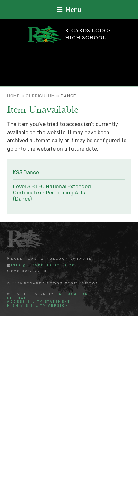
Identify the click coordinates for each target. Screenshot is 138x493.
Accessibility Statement (38, 302)
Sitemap (17, 298)
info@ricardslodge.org (43, 265)
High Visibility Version (38, 306)
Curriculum (40, 96)
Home (13, 96)
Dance (68, 96)
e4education (72, 294)
